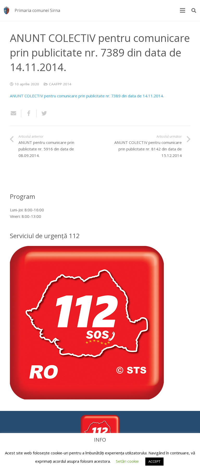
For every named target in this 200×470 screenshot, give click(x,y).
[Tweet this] (42, 113)
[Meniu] (182, 10)
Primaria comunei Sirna (37, 10)
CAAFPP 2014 (60, 84)
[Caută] (193, 10)
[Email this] (15, 113)
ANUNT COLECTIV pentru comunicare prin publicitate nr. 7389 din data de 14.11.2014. (87, 95)
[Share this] (29, 113)
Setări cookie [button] (127, 461)
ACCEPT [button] (154, 461)
